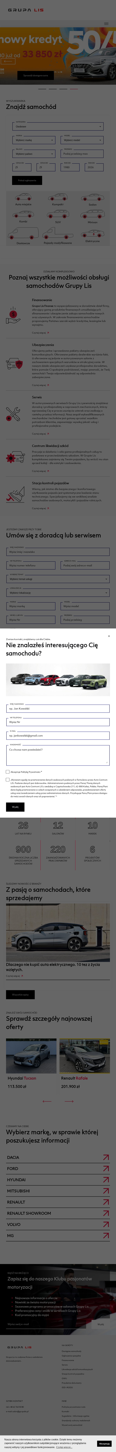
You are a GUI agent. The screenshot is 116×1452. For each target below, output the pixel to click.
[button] (94, 1443)
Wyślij (15, 806)
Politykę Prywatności (30, 772)
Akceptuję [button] (104, 1443)
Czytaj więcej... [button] (64, 1447)
